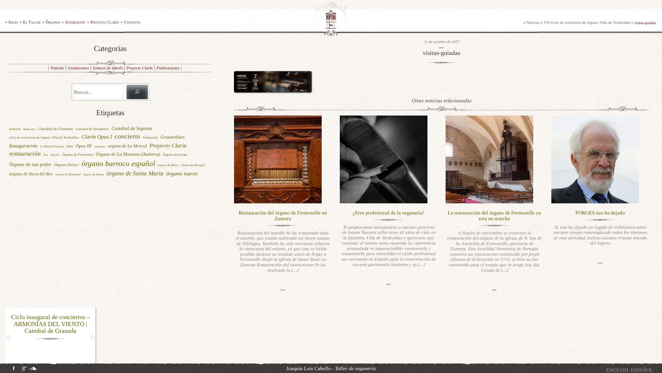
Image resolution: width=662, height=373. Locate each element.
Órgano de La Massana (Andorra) (128, 154)
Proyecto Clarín (105, 22)
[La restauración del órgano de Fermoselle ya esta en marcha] (489, 159)
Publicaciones (167, 68)
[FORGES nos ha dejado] (595, 159)
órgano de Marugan (193, 165)
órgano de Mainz (168, 165)
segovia (54, 154)
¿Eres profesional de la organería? (388, 213)
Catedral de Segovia (131, 128)
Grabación (150, 137)
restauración (25, 153)
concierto (127, 136)
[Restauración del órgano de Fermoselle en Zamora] (278, 159)
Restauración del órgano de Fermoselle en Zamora (283, 215)
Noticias (533, 22)
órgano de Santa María (135, 173)
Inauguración (23, 145)
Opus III (84, 145)
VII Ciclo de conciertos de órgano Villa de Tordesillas (587, 22)
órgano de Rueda (93, 174)
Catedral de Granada (55, 128)
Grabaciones (78, 68)
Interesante (75, 22)
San (45, 154)
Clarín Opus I (96, 137)
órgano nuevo (182, 173)
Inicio (13, 22)
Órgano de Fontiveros (77, 154)
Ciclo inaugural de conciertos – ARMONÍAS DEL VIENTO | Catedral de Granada (50, 324)
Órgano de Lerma (175, 154)
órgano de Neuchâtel (67, 174)
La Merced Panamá (52, 146)
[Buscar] (137, 92)
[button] (8, 337)
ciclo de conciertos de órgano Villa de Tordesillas (44, 137)
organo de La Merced (127, 146)
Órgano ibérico (66, 164)
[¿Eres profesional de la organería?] (383, 159)
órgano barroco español (118, 163)
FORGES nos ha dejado (600, 213)
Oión (69, 146)
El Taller (31, 22)
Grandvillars (173, 137)
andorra (15, 129)
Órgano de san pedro (30, 164)
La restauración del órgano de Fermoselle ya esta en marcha (494, 215)
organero (99, 146)
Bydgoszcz (29, 129)
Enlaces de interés (108, 68)
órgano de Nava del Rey (31, 173)
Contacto (132, 22)
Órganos (53, 22)
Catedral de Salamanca (92, 129)
